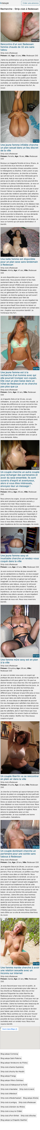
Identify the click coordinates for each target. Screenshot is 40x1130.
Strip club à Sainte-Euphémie (12, 1067)
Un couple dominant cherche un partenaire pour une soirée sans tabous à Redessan (18, 853)
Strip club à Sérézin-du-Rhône (13, 1107)
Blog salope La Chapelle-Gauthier (14, 1120)
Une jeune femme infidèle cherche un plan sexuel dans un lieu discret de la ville (19, 147)
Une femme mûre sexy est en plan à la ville (19, 661)
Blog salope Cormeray (9, 1054)
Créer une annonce (31, 3)
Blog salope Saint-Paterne (11, 1058)
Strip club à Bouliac (28, 1116)
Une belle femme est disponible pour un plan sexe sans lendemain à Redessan (19, 262)
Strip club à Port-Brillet (10, 1116)
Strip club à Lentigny (9, 1102)
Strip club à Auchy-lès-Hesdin (12, 1071)
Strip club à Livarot (26, 1089)
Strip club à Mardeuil (9, 1093)
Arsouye (4, 3)
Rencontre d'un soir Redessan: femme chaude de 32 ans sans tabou (17, 47)
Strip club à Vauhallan (9, 1089)
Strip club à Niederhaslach (11, 1098)
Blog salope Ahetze (30, 1098)
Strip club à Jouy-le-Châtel (11, 1111)
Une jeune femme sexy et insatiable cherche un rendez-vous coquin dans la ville (20, 558)
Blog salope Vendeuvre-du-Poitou (14, 1063)
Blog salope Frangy (8, 1076)
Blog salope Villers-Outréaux (12, 1080)
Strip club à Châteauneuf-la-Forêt (14, 1085)
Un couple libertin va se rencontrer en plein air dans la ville (20, 777)
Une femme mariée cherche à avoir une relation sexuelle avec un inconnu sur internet (20, 970)
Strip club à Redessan (27, 1102)
